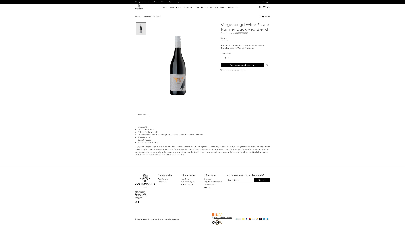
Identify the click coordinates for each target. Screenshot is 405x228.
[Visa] (253, 219)
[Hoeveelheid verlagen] (223, 57)
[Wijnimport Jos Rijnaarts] (139, 7)
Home (164, 7)
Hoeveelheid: (226, 53)
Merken (204, 7)
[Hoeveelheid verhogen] (227, 57)
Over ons (214, 7)
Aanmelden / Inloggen (262, 2)
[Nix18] (217, 215)
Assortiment (163, 179)
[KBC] (267, 219)
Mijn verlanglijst (187, 185)
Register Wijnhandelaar (229, 7)
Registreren (185, 179)
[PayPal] (246, 219)
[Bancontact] (257, 219)
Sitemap (207, 187)
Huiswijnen (188, 7)
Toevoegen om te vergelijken (234, 70)
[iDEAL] (243, 219)
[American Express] (264, 219)
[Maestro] (260, 219)
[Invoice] (236, 219)
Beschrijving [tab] (142, 114)
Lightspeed (175, 219)
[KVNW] (217, 224)
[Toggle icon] (260, 7)
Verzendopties (209, 185)
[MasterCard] (250, 219)
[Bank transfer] (239, 219)
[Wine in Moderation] (222, 218)
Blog (197, 7)
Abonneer (262, 180)
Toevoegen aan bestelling (242, 65)
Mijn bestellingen (187, 182)
